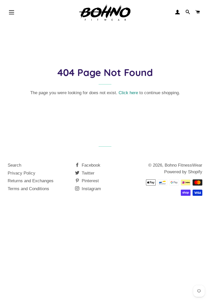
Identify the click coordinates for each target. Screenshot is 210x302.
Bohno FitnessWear (183, 165)
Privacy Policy (21, 173)
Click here (128, 92)
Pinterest (89, 180)
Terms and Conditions (28, 188)
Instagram (90, 188)
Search (14, 165)
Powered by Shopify (183, 171)
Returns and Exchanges (31, 180)
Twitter (87, 173)
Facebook (90, 165)
